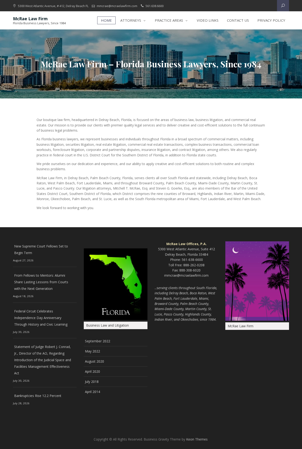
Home (106, 20)
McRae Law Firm (30, 18)
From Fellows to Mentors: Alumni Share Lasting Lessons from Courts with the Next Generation (41, 282)
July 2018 (92, 381)
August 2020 (94, 361)
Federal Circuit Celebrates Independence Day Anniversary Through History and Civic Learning (40, 318)
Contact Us (238, 20)
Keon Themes (197, 439)
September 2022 (97, 341)
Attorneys (130, 20)
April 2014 (92, 391)
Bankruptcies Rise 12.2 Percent (37, 395)
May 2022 (92, 351)
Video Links (207, 20)
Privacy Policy (271, 20)
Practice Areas (169, 20)
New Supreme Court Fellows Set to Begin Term (41, 249)
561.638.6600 (155, 6)
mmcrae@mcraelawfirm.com (117, 6)
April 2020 (92, 371)
